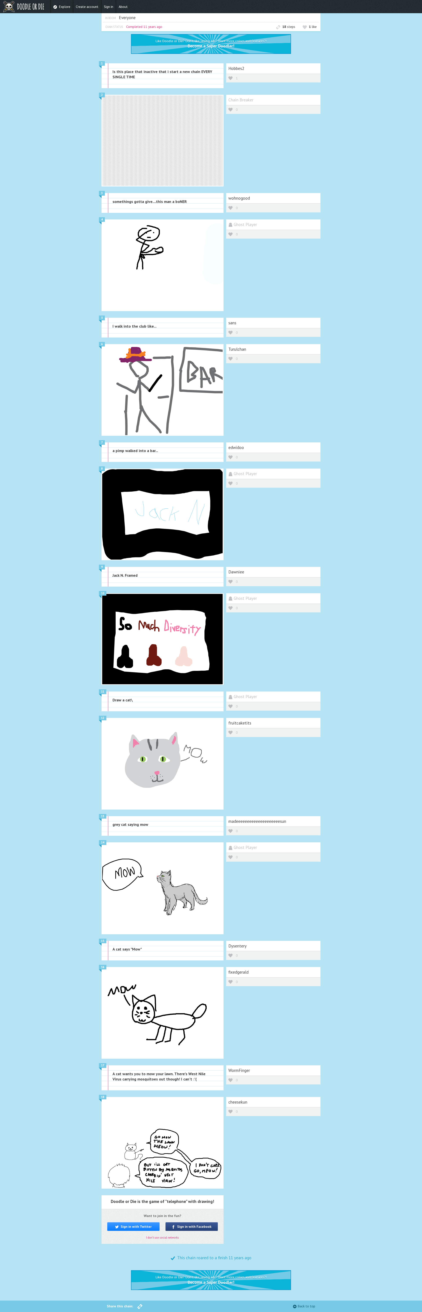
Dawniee (236, 572)
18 (102, 1097)
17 (102, 1065)
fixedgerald (238, 972)
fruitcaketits (239, 723)
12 (102, 718)
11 (102, 691)
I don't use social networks (162, 1237)
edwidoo (236, 447)
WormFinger (239, 1070)
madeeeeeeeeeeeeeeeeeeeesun (257, 821)
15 (102, 941)
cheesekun (237, 1102)
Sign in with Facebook (193, 1226)
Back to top (306, 1306)
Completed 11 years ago (144, 26)
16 (102, 967)
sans (232, 322)
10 (102, 593)
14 (102, 842)
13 (102, 816)
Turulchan (237, 349)
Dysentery (237, 946)
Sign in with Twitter (136, 1226)
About (123, 6)
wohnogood (239, 198)
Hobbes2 (236, 68)
